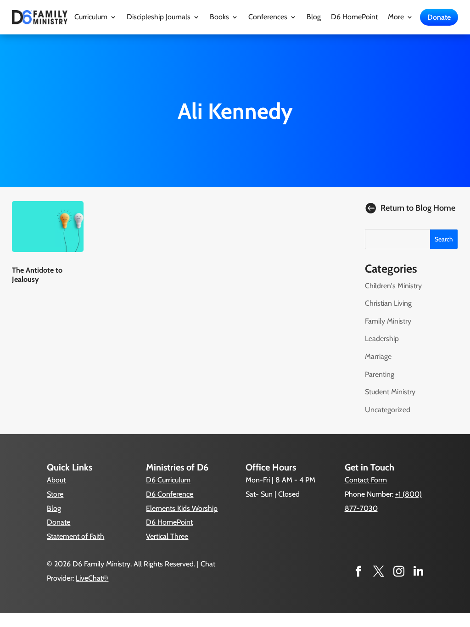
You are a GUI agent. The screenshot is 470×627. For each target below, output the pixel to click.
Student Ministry (390, 391)
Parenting (379, 374)
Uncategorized (387, 409)
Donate (439, 17)
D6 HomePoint (354, 17)
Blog (314, 17)
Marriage (378, 356)
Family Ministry (388, 321)
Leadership (382, 338)
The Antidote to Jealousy (37, 275)
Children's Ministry (393, 285)
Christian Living (388, 303)
